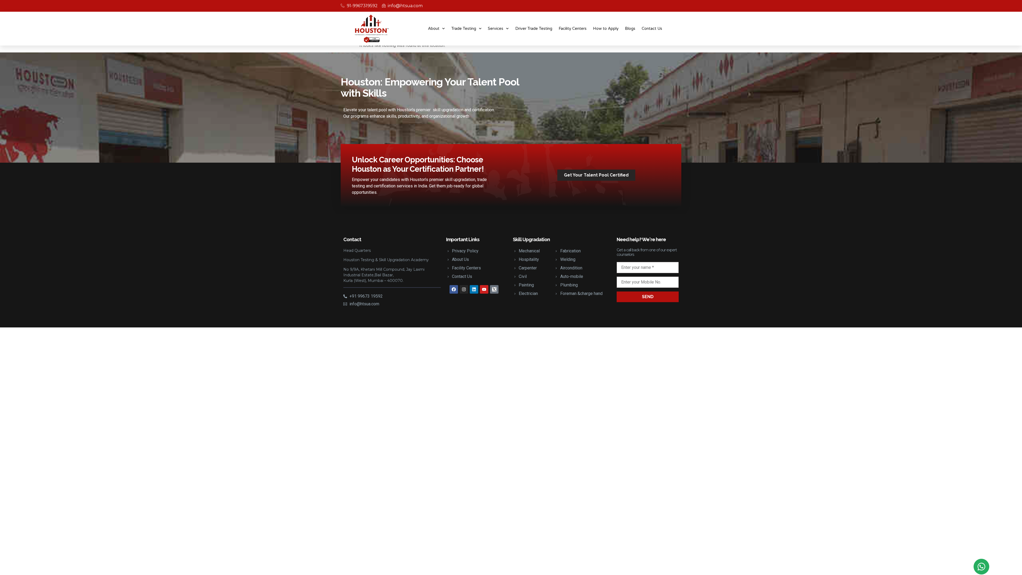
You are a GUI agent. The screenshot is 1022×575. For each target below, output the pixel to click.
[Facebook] (454, 289)
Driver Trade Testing (533, 28)
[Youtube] (484, 289)
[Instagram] (464, 289)
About (433, 28)
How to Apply (606, 28)
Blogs (630, 28)
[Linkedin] (474, 289)
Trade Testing (463, 28)
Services (495, 28)
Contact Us (652, 28)
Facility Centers (573, 28)
